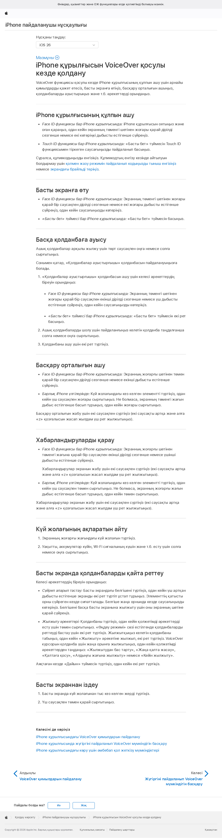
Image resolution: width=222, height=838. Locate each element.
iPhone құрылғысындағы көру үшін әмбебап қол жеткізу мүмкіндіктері (97, 750)
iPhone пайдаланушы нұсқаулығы (46, 25)
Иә (58, 805)
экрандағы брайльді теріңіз (74, 169)
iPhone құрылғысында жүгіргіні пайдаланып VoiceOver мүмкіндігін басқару (101, 743)
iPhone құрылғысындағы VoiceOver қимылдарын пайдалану (88, 737)
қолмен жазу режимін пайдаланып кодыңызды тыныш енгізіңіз (121, 163)
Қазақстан (211, 829)
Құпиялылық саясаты (92, 829)
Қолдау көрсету (25, 817)
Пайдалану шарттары (122, 829)
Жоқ (84, 805)
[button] (48, 57)
